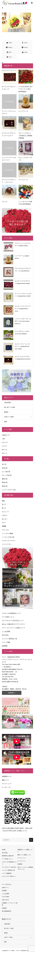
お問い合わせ (5, 899)
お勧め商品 (7, 402)
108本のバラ (6, 435)
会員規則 (4, 908)
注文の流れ (5, 635)
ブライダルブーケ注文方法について (13, 620)
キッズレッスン (6, 787)
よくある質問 (6, 631)
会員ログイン (5, 887)
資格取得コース (6, 776)
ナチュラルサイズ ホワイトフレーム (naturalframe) (23, 270)
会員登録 (4, 890)
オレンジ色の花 (6, 475)
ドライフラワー (6, 544)
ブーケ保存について (8, 617)
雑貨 (5, 421)
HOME (3, 849)
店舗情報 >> (11, 693)
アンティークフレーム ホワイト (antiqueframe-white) (23, 295)
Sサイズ (4, 453)
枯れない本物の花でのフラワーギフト (13, 624)
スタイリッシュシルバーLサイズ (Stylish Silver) (22, 244)
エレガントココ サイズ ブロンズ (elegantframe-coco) (22, 308)
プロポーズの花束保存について (11, 613)
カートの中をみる (6, 884)
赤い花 (4, 464)
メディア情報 (6, 642)
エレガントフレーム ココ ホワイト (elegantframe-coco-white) (22, 346)
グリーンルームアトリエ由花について (13, 628)
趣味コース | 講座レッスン (24, 854)
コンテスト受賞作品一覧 (9, 638)
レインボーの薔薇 (7, 533)
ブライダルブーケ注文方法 (9, 867)
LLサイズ (5, 442)
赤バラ (4, 504)
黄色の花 (4, 486)
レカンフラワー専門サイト (9, 876)
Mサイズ (4, 449)
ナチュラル (5, 530)
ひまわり (4, 515)
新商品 (6, 412)
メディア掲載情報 (6, 873)
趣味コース (5, 780)
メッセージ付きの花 (8, 537)
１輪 (3, 438)
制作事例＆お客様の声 (8, 855)
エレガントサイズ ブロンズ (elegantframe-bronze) (22, 358)
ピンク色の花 (6, 471)
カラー (4, 522)
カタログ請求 (5, 896)
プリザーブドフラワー (9, 540)
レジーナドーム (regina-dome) (22, 257)
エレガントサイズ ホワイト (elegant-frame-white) (22, 282)
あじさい (4, 519)
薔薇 (3, 501)
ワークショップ (6, 783)
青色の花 (4, 482)
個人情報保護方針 (6, 911)
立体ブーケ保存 (9, 417)
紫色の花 (4, 479)
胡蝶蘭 (4, 526)
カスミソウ (5, 511)
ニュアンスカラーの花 (9, 490)
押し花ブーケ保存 (9, 407)
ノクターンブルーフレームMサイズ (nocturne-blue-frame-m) (23, 321)
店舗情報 (20, 864)
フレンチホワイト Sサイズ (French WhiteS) (22, 333)
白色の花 (4, 468)
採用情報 (4, 646)
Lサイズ (4, 446)
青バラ (4, 508)
